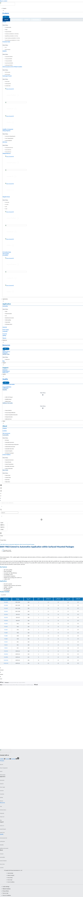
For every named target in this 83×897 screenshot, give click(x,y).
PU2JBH (6, 632)
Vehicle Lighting (8, 320)
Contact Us (5, 370)
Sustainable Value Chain (9, 448)
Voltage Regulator (7, 130)
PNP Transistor (7, 74)
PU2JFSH (6, 617)
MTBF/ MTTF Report (9, 397)
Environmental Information (9, 384)
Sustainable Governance (9, 442)
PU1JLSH (6, 608)
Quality (5, 379)
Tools (4, 350)
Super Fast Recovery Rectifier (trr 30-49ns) (12, 38)
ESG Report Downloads (9, 453)
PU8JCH (6, 648)
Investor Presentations (9, 464)
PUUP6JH (6, 654)
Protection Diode (6, 41)
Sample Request (6, 371)
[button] (43, 25)
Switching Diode (8, 83)
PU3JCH (6, 641)
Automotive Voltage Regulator (10, 136)
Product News (7, 475)
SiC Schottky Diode (7, 252)
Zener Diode (7, 81)
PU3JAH (6, 629)
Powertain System (8, 313)
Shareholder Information (9, 466)
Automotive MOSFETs (9, 56)
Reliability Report (8, 399)
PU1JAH (6, 623)
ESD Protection (7, 49)
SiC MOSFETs (5, 255)
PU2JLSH (6, 611)
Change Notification (7, 387)
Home (1, 535)
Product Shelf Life (8, 410)
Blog (4, 361)
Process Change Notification (10, 412)
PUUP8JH (6, 657)
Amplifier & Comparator (8, 129)
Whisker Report (8, 401)
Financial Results (8, 462)
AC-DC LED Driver (8, 149)
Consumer (5, 333)
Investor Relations (7, 454)
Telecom (4, 338)
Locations (5, 430)
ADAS (6, 311)
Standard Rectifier (8, 31)
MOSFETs (5, 51)
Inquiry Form (5, 372)
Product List (7, 359)
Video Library (7, 481)
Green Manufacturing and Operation (12, 444)
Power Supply (6, 329)
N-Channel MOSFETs (8, 58)
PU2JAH (6, 626)
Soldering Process (8, 419)
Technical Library (6, 351)
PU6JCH (6, 645)
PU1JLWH (6, 602)
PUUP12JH (6, 663)
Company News (8, 477)
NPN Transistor (7, 72)
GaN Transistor (6, 253)
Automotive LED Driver (9, 147)
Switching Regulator (8, 140)
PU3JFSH (6, 620)
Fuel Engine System (8, 324)
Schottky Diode (7, 85)
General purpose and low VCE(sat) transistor (12, 66)
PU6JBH (6, 638)
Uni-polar (6, 204)
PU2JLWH (6, 605)
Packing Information (9, 416)
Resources (6, 345)
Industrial (5, 327)
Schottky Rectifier (8, 27)
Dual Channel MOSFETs (9, 63)
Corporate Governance (9, 460)
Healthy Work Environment (10, 446)
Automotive (5, 306)
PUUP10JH (6, 660)
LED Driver (5, 142)
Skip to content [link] (3, 1)
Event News (7, 479)
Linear (6, 208)
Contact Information (9, 468)
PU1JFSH (6, 614)
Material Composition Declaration (11, 414)
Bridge (6, 29)
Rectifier (4, 21)
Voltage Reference (7, 153)
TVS (5, 47)
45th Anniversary (6, 433)
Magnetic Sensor (6, 196)
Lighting (4, 335)
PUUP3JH (6, 651)
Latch (6, 206)
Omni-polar (7, 202)
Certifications (5, 388)
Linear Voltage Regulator (9, 138)
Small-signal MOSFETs (9, 65)
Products (6, 13)
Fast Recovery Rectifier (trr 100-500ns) (12, 33)
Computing (5, 331)
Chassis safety (7, 322)
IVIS (6, 315)
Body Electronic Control (9, 317)
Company (5, 428)
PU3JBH (6, 635)
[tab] (6, 19)
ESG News (7, 440)
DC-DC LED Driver (8, 151)
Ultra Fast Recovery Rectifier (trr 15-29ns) (12, 40)
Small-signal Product (7, 76)
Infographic (5, 353)
